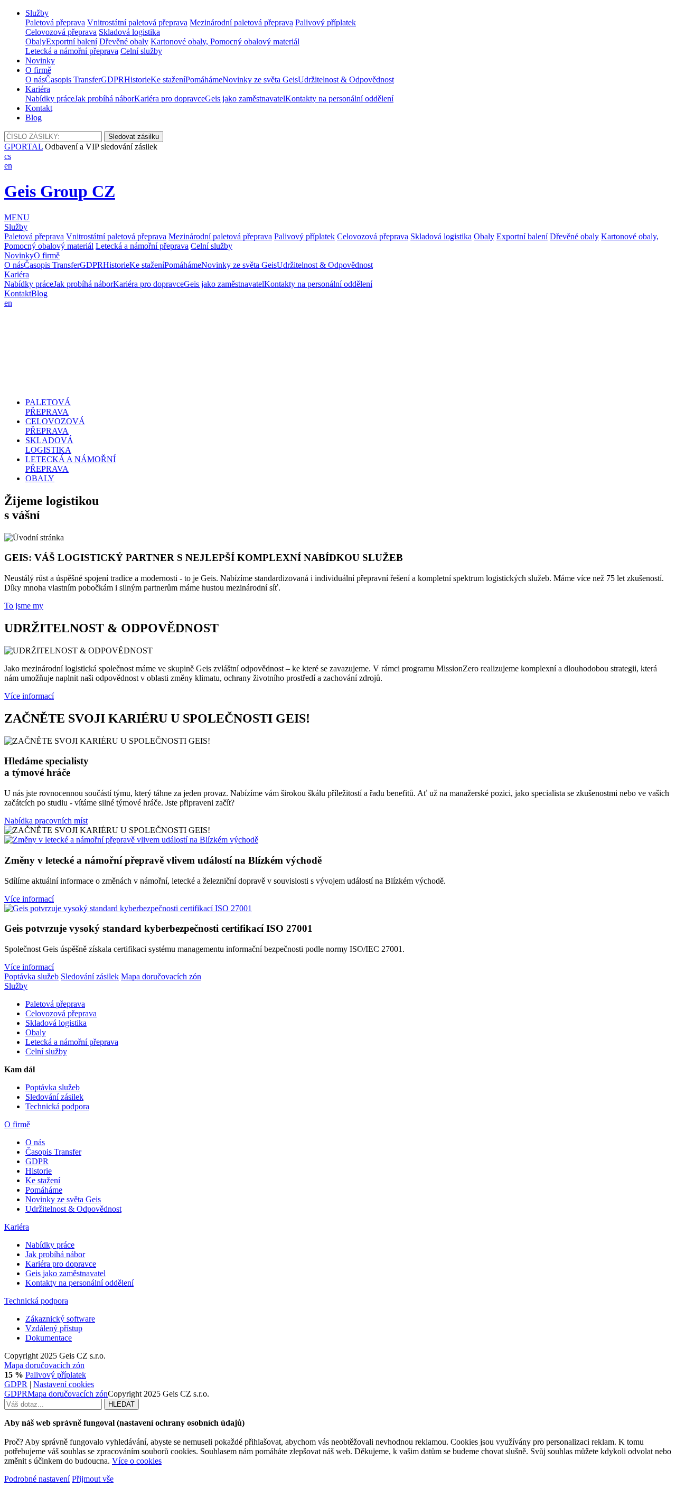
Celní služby (141, 50)
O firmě (38, 69)
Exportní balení (71, 41)
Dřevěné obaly (123, 41)
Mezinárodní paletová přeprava (241, 22)
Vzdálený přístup (53, 1328)
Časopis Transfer (73, 79)
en (8, 165)
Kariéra (37, 89)
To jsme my (23, 605)
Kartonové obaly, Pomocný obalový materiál (225, 41)
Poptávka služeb (31, 976)
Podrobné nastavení (37, 1478)
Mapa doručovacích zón (161, 976)
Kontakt (38, 108)
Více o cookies (137, 1460)
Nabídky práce (49, 98)
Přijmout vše (93, 1478)
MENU (17, 217)
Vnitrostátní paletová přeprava (137, 22)
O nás (35, 79)
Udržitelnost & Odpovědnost (346, 79)
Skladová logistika (129, 31)
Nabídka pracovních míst (46, 820)
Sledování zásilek (90, 976)
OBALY (39, 478)
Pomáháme (203, 79)
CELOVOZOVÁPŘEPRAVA (55, 426)
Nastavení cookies (63, 1384)
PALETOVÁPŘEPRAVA (48, 407)
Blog (33, 117)
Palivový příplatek (325, 22)
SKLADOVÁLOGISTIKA (49, 445)
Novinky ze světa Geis (260, 79)
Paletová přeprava (55, 22)
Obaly (35, 41)
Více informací (29, 695)
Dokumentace (48, 1337)
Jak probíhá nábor (104, 98)
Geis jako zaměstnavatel (245, 98)
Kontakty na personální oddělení (339, 98)
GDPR (112, 79)
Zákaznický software (60, 1318)
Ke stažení (168, 79)
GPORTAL (23, 146)
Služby (37, 12)
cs (7, 156)
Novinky (40, 60)
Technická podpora (57, 1106)
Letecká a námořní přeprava (71, 50)
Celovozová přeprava (61, 31)
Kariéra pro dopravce (169, 98)
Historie (137, 79)
